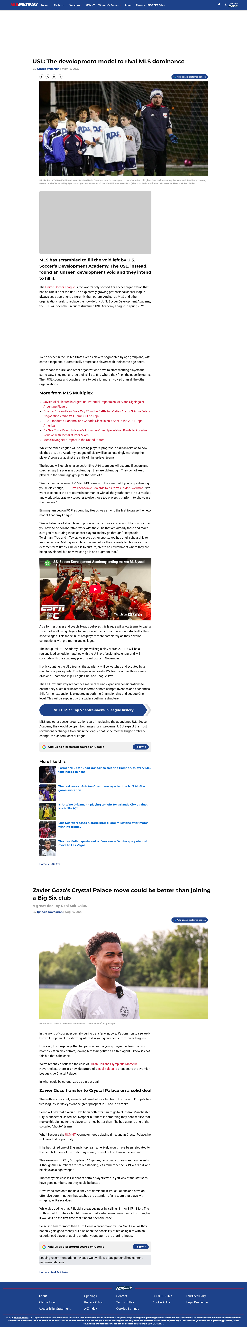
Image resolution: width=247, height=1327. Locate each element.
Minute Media (21, 1317)
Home (43, 864)
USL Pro (55, 864)
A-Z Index (90, 1308)
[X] (226, 4)
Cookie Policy (162, 1302)
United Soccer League (60, 287)
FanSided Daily (196, 1296)
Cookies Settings (127, 1308)
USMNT (90, 5)
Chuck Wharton (48, 68)
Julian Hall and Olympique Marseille (114, 1064)
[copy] (60, 76)
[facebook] (219, 4)
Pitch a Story (47, 1302)
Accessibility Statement (55, 1308)
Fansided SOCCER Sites (150, 5)
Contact (121, 1296)
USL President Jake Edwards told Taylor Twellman (104, 488)
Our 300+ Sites (162, 1296)
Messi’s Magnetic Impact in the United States (73, 440)
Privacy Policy (93, 1302)
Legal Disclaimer (197, 1302)
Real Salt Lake (107, 1068)
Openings (90, 1296)
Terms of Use (125, 1302)
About (129, 5)
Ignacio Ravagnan (50, 912)
